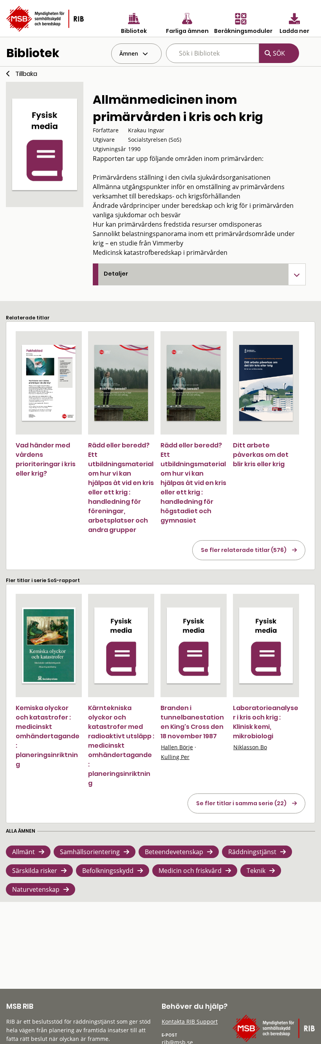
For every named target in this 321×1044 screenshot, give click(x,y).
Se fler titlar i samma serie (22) (241, 803)
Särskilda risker (34, 870)
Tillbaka (26, 73)
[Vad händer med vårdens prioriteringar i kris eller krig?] (49, 383)
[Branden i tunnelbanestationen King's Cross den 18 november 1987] (193, 645)
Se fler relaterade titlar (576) (244, 550)
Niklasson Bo (250, 747)
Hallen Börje (177, 747)
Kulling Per (175, 757)
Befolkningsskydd (107, 870)
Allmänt (23, 851)
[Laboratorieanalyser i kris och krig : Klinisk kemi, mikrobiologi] (266, 645)
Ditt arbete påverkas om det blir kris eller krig (261, 455)
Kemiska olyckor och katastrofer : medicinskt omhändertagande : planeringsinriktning (47, 736)
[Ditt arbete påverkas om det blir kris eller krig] (266, 383)
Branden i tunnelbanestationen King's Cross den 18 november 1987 (192, 722)
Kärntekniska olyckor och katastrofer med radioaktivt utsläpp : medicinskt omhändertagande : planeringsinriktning (121, 745)
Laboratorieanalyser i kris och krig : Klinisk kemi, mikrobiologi (265, 722)
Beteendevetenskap (174, 851)
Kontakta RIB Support (190, 1021)
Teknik (256, 870)
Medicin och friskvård (190, 870)
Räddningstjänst (252, 851)
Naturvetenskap (36, 889)
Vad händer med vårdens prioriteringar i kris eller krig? (46, 459)
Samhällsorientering (90, 851)
